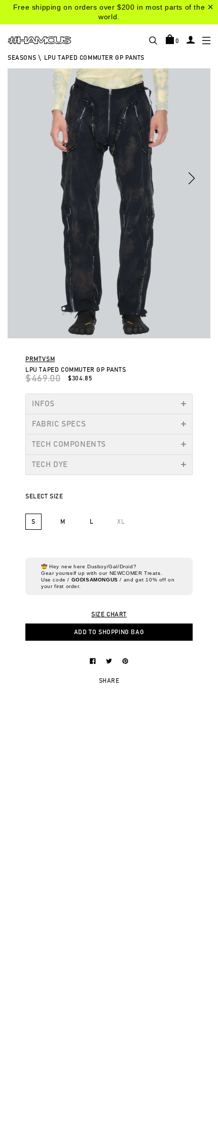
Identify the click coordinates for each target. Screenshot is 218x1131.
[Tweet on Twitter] (110, 660)
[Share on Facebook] (94, 660)
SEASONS (22, 58)
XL (121, 522)
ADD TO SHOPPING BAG (109, 632)
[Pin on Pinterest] (125, 660)
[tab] (109, 404)
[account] (191, 39)
